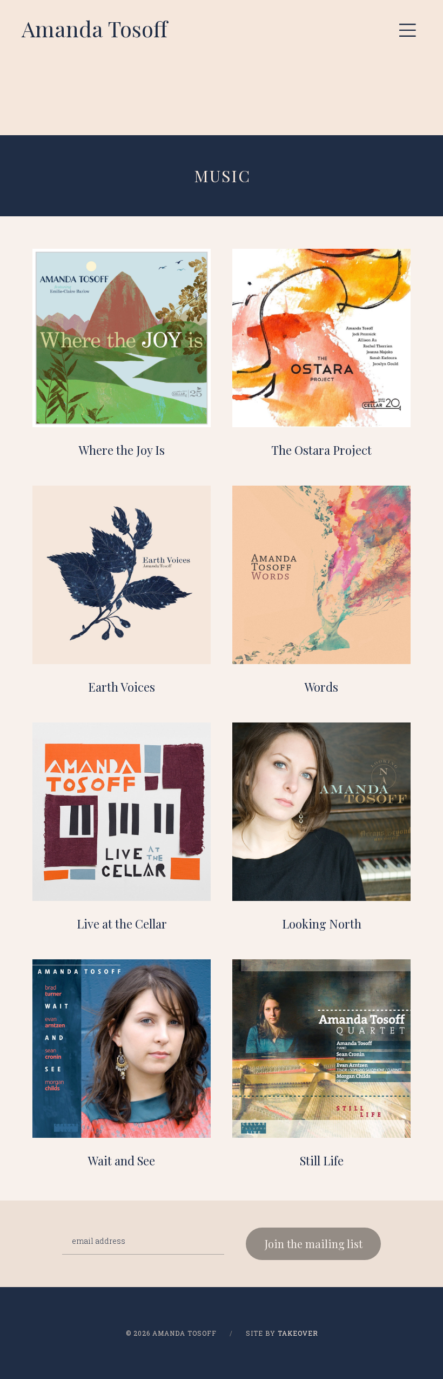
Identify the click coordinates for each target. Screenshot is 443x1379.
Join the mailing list (314, 1243)
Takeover (298, 1333)
